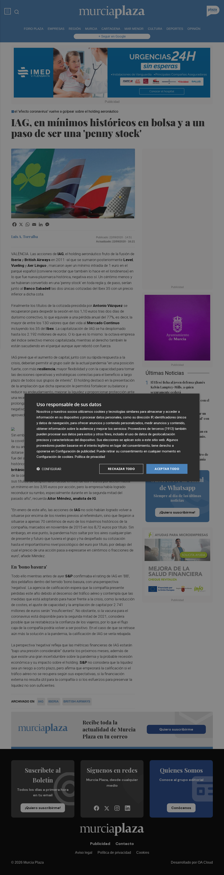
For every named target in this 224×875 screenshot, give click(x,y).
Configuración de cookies (55, 457)
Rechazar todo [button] (121, 469)
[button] (49, 468)
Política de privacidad (90, 457)
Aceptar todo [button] (167, 469)
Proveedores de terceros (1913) (151, 428)
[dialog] (112, 438)
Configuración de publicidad (75, 451)
